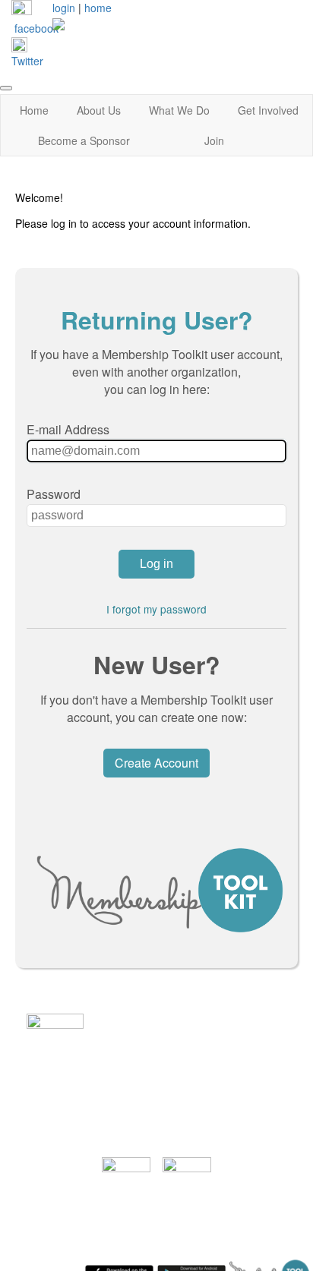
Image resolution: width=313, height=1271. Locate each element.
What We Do (179, 110)
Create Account (156, 762)
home (98, 7)
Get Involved (268, 110)
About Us (99, 110)
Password (54, 494)
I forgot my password (156, 609)
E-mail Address (68, 429)
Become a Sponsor (84, 140)
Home (34, 110)
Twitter (27, 60)
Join (214, 140)
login (63, 7)
